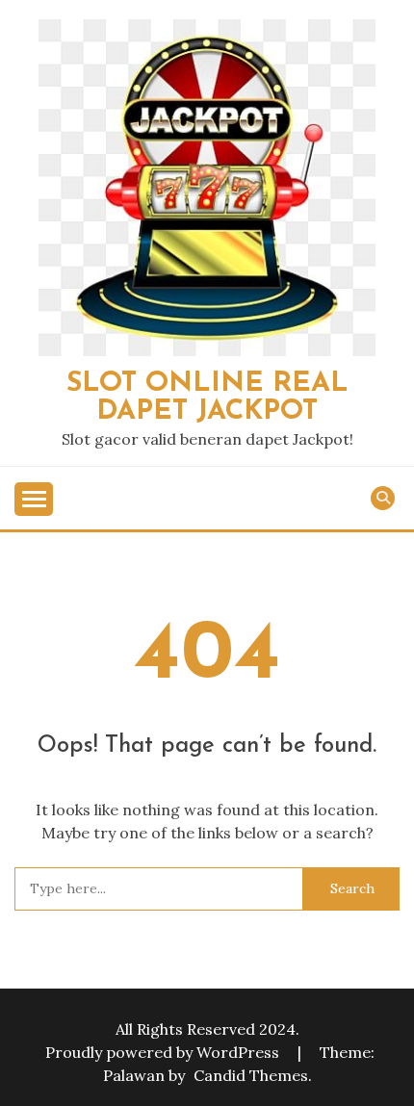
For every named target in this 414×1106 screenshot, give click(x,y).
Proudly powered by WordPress (164, 1052)
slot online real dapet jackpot (207, 397)
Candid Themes (251, 1075)
